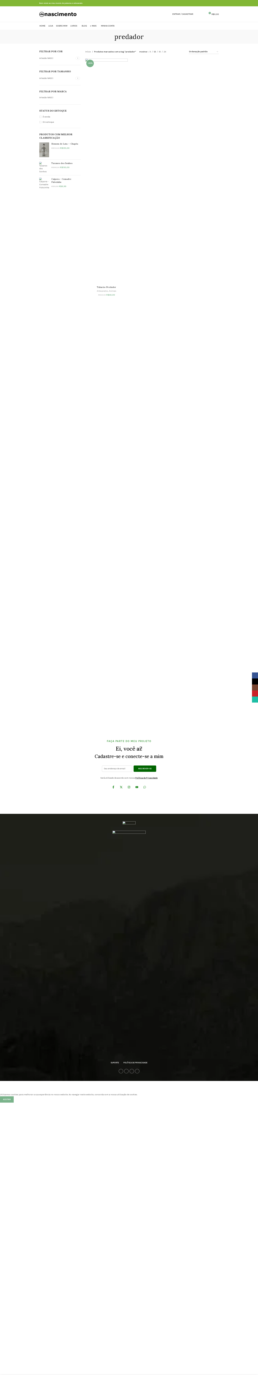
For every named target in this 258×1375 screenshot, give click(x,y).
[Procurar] (197, 14)
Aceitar (7, 1099)
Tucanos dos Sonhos (61, 163)
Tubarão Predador (106, 287)
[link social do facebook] (206, 3)
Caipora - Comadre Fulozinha (61, 180)
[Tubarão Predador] (106, 171)
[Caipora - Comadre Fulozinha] (44, 183)
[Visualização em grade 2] (173, 52)
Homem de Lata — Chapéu (64, 143)
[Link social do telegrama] (217, 3)
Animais (112, 291)
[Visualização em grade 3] (178, 52)
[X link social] (210, 3)
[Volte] (110, 37)
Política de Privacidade (146, 778)
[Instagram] (129, 788)
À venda (46, 116)
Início (88, 51)
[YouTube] (136, 788)
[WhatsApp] (144, 788)
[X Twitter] (121, 788)
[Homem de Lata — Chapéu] (44, 149)
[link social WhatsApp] (213, 3)
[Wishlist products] (203, 14)
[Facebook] (113, 788)
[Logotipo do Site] (58, 14)
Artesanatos (102, 291)
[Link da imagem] (129, 824)
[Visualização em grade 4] (182, 52)
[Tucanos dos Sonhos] (44, 167)
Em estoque (48, 122)
